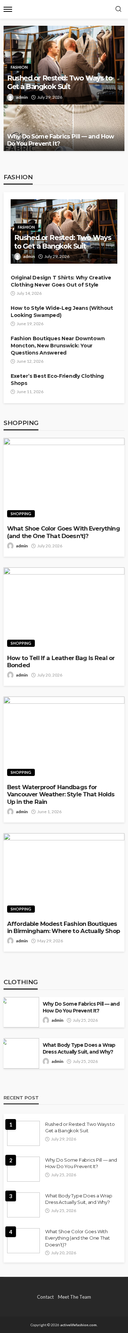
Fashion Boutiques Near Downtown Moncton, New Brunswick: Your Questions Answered (58, 345)
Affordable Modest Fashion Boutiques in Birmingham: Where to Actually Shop (63, 927)
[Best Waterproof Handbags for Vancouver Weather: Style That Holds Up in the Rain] (64, 738)
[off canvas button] (8, 9)
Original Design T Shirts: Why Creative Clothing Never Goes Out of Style (61, 281)
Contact (45, 1297)
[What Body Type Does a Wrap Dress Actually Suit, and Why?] (19, 1053)
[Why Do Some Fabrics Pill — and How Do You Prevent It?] (64, 127)
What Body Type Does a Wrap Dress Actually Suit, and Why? (79, 1048)
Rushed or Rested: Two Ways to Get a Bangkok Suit (59, 82)
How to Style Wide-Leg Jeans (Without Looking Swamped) (62, 311)
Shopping (21, 513)
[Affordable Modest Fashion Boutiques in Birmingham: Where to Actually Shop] (64, 875)
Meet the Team (74, 1297)
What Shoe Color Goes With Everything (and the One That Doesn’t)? (63, 532)
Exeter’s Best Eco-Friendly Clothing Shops (57, 379)
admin (22, 97)
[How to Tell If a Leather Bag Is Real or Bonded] (64, 609)
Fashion (19, 67)
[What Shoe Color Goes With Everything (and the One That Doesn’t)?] (64, 479)
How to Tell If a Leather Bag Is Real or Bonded (60, 661)
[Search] (118, 9)
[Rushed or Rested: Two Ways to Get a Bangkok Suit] (23, 1133)
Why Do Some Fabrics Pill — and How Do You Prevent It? (60, 140)
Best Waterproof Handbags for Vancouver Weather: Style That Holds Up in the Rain (61, 794)
